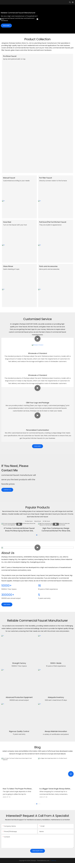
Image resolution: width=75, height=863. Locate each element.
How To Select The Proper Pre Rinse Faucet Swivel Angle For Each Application (17, 789)
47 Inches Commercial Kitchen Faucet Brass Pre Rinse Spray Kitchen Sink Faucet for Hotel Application (19, 529)
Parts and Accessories (48, 266)
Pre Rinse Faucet (9, 56)
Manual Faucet (9, 178)
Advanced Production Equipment (19, 697)
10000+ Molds (55, 663)
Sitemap (53, 860)
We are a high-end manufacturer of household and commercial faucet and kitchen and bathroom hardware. (19, 18)
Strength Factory (19, 663)
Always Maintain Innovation (56, 731)
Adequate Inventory (56, 697)
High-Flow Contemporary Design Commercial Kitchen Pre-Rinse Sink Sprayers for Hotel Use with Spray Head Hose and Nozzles (56, 529)
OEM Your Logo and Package (37, 402)
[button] (35, 803)
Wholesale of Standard (37, 353)
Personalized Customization (37, 430)
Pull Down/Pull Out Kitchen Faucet (52, 222)
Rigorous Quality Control (19, 731)
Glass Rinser (8, 266)
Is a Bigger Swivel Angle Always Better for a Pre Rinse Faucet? (55, 789)
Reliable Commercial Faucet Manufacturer (18, 13)
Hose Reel (7, 222)
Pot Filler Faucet (45, 178)
